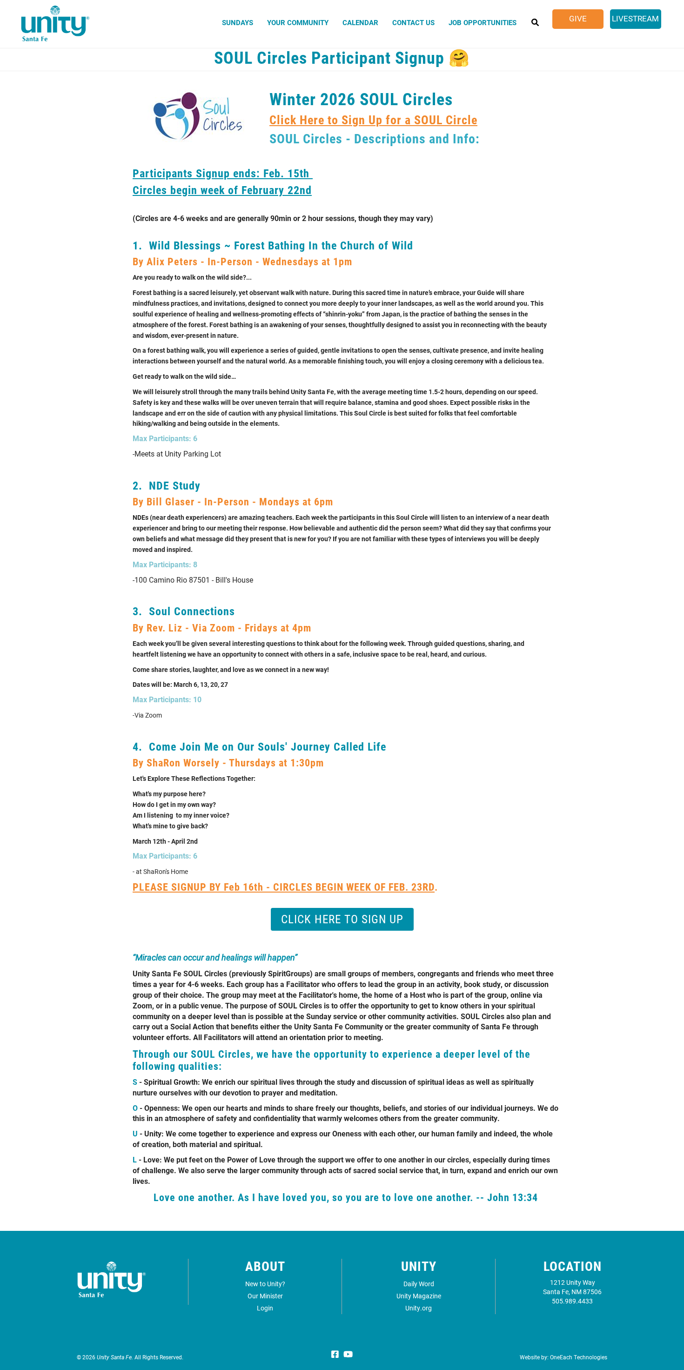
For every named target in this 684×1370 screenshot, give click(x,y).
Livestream (635, 18)
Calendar (360, 22)
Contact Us (413, 22)
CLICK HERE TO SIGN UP (342, 919)
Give (578, 18)
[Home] (55, 27)
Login (265, 1307)
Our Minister (265, 1295)
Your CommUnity (298, 22)
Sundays (237, 22)
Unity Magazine (418, 1295)
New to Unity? (265, 1283)
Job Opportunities (482, 22)
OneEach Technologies (578, 1357)
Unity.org (418, 1307)
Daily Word (418, 1283)
